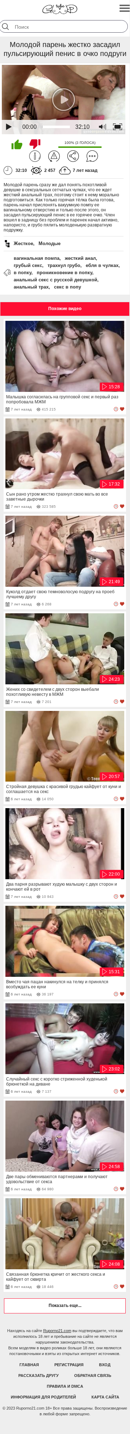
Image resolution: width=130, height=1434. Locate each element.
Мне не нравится (35, 144)
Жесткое (23, 243)
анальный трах (31, 287)
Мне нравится (17, 144)
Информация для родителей (43, 1397)
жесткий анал (80, 258)
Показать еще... (65, 1305)
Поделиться (73, 156)
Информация (35, 156)
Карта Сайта (105, 1397)
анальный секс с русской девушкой (55, 279)
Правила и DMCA (65, 1386)
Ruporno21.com (57, 1330)
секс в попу (67, 287)
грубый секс (28, 265)
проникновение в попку (64, 272)
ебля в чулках (102, 265)
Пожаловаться (54, 156)
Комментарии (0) (92, 156)
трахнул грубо (64, 265)
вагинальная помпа (36, 258)
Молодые (49, 243)
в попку (22, 272)
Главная (29, 1365)
